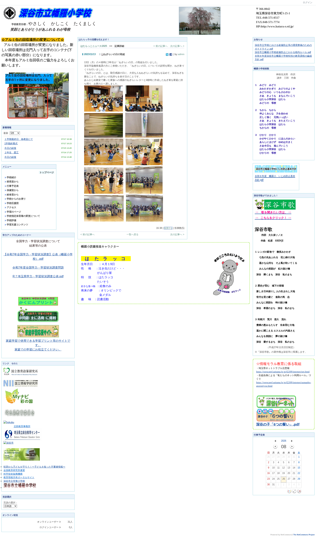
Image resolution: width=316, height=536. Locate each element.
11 (278, 467)
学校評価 (11, 220)
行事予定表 (13, 186)
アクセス (11, 207)
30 (288, 457)
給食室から (13, 194)
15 (299, 467)
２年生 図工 (11, 152)
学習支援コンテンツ (17, 224)
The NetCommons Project (304, 535)
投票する (168, 228)
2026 (283, 440)
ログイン (307, 2)
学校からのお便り (16, 198)
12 (283, 467)
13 (288, 467)
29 (283, 457)
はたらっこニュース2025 (93, 46)
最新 (6, 133)
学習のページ (14, 211)
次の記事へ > (177, 46)
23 (268, 478)
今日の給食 (10, 148)
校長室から (13, 181)
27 (273, 457)
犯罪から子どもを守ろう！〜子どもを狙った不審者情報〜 (34, 466)
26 (268, 457)
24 (273, 478)
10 (273, 467)
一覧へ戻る (132, 234)
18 (278, 473)
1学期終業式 (11, 143)
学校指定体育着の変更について (23, 216)
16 (268, 473)
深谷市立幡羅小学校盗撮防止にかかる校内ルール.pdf (283, 52)
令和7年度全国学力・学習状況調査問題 (38, 267)
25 (278, 478)
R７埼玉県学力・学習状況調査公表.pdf (38, 276)
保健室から (13, 190)
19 (283, 473)
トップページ (47, 172)
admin (181, 54)
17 (273, 473)
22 (299, 473)
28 (278, 457)
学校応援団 (13, 203)
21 (294, 473)
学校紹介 (11, 177)
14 (294, 467)
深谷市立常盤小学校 (14, 481)
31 (294, 457)
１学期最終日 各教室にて (18, 139)
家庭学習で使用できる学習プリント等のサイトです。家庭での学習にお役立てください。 (38, 345)
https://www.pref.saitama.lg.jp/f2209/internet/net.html (283, 371)
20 (288, 473)
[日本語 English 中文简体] (10, 506)
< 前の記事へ (160, 46)
